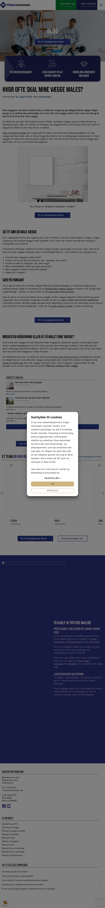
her (57, 472)
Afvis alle (52, 490)
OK (52, 484)
